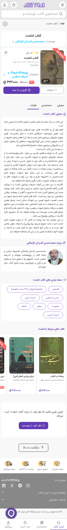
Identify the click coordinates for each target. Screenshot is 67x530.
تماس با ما (60, 480)
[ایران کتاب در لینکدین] (3, 486)
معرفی (60, 105)
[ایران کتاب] (34, 5)
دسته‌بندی (47, 105)
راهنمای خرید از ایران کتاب (52, 493)
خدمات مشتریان (57, 500)
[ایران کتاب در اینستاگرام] (28, 486)
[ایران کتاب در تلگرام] (20, 486)
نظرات (33, 105)
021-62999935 (10, 480)
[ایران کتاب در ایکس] (11, 486)
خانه (62, 24)
